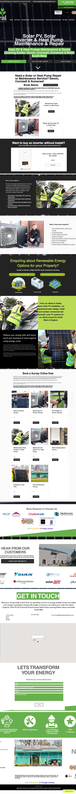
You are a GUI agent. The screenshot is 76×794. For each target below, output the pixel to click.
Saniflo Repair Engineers (59, 234)
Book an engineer (12, 207)
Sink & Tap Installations (59, 240)
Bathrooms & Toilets (58, 242)
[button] (51, 111)
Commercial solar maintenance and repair (19, 205)
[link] (51, 104)
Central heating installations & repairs (63, 244)
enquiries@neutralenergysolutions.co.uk (22, 97)
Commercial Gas (57, 232)
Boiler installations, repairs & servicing (64, 238)
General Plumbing (57, 236)
